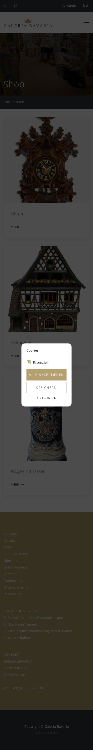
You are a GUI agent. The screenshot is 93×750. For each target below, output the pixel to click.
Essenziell (41, 362)
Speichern (46, 387)
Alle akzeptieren (46, 374)
